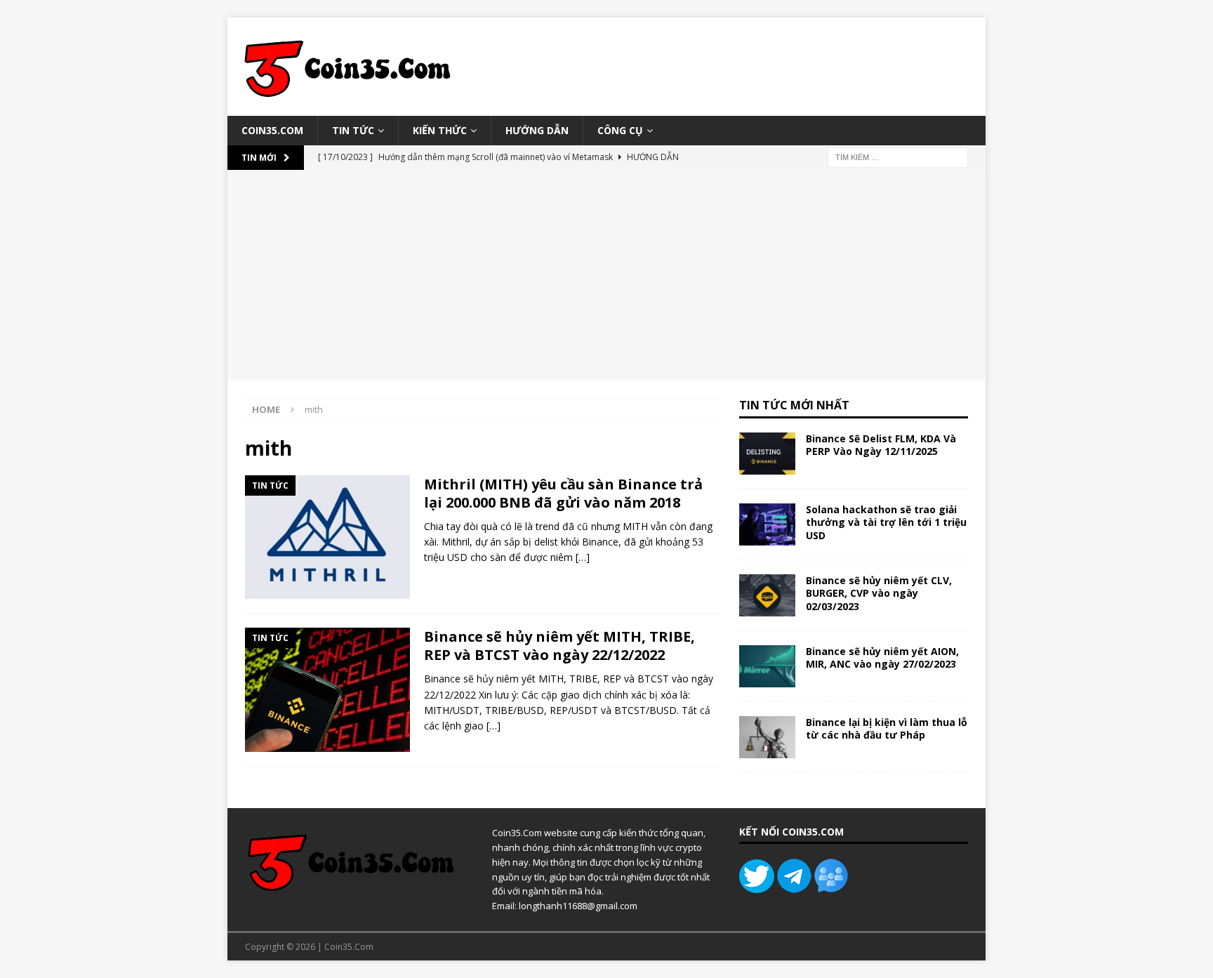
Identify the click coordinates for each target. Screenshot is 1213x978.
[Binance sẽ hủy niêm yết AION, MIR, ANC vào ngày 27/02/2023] (767, 666)
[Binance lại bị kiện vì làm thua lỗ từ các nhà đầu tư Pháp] (767, 737)
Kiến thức (440, 130)
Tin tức (353, 130)
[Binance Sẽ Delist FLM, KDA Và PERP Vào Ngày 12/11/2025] (767, 453)
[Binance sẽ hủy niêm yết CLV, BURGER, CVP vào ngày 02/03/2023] (767, 595)
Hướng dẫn (537, 130)
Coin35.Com (272, 130)
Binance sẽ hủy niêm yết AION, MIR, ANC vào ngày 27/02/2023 (882, 657)
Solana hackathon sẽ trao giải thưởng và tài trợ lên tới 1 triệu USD (886, 522)
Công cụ (620, 130)
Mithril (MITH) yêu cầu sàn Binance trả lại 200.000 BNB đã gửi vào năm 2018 (563, 493)
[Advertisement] (606, 275)
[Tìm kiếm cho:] (898, 157)
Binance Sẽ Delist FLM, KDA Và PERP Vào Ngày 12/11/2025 (881, 445)
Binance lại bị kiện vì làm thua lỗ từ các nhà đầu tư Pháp (886, 728)
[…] (583, 557)
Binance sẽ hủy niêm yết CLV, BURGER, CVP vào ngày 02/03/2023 (879, 593)
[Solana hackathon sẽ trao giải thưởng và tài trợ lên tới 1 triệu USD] (767, 524)
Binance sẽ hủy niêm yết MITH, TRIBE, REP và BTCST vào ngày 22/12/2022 (559, 645)
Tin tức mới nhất (794, 405)
